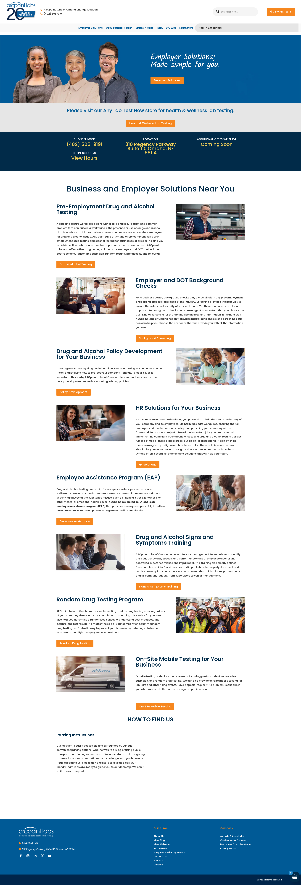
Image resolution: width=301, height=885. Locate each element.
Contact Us (160, 856)
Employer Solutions (167, 80)
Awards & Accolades (232, 836)
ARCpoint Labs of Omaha (60, 9)
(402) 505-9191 (53, 14)
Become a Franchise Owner (236, 844)
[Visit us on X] (42, 856)
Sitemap (158, 860)
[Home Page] (21, 11)
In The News (160, 848)
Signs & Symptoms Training (158, 586)
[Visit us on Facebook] (21, 856)
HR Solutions (147, 464)
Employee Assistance (75, 521)
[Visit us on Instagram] (28, 856)
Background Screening (155, 338)
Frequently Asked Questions (170, 852)
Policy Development (73, 392)
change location (87, 9)
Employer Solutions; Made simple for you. (185, 61)
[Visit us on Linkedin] (35, 856)
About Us (159, 836)
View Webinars (162, 844)
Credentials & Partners (233, 840)
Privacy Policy (228, 848)
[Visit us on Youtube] (49, 856)
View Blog (159, 840)
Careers (158, 864)
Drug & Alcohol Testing (76, 264)
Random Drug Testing (75, 643)
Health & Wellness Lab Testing (150, 123)
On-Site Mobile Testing (155, 706)
